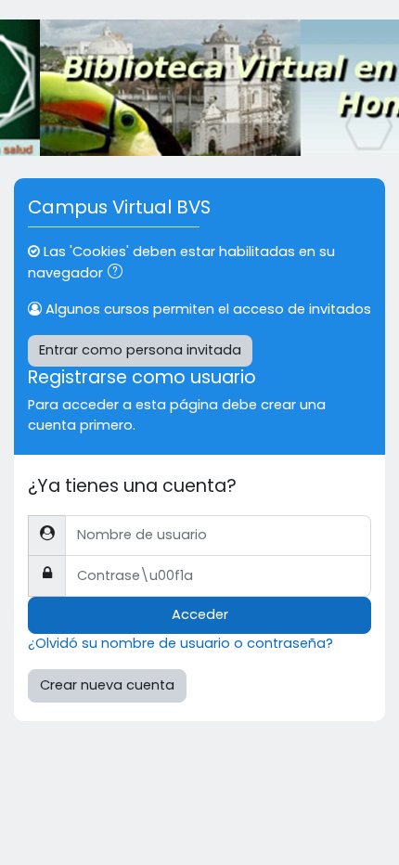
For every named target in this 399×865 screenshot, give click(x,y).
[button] (119, 274)
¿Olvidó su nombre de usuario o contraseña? (180, 643)
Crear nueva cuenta (107, 685)
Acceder (200, 614)
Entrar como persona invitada (140, 350)
